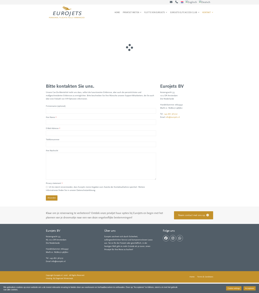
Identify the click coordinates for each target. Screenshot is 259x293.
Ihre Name (51, 117)
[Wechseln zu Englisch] (191, 2)
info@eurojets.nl (173, 117)
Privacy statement (54, 183)
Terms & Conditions (205, 277)
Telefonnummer (52, 139)
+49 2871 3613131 (171, 114)
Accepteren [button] (249, 288)
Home (192, 277)
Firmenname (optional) (56, 106)
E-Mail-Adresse (53, 128)
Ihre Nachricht (52, 150)
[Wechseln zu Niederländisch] (182, 2)
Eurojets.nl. (58, 275)
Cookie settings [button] (234, 288)
